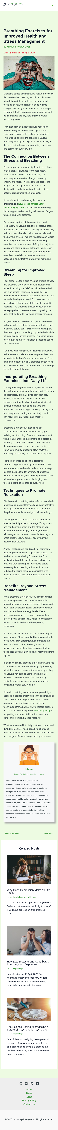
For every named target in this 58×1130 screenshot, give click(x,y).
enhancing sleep (42, 710)
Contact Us (29, 1104)
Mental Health (30, 897)
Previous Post (10, 833)
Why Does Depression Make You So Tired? (28, 891)
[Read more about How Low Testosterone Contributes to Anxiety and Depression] (29, 940)
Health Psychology (15, 897)
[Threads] (37, 1083)
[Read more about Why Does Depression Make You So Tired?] (29, 869)
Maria (29, 769)
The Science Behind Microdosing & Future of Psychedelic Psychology (28, 1028)
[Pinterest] (32, 1083)
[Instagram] (20, 1083)
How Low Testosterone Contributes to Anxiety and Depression (28, 963)
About (29, 1097)
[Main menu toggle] (52, 5)
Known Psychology (15, 3)
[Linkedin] (26, 1083)
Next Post (50, 833)
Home (29, 1089)
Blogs (29, 1093)
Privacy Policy (29, 1100)
